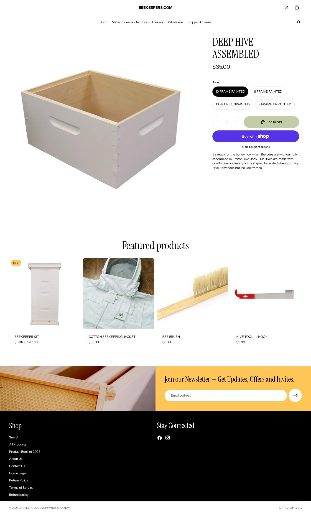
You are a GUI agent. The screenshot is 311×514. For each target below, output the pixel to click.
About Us (16, 459)
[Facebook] (159, 438)
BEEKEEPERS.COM (31, 507)
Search (14, 437)
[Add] (221, 322)
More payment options (256, 146)
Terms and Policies (290, 508)
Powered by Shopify (57, 507)
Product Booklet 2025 (24, 452)
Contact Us (17, 466)
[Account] (287, 8)
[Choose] (73, 322)
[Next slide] (73, 294)
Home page (17, 473)
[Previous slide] (16, 294)
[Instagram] (167, 438)
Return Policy (18, 480)
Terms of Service (21, 488)
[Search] (299, 22)
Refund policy (18, 495)
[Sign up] (295, 395)
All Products (17, 445)
